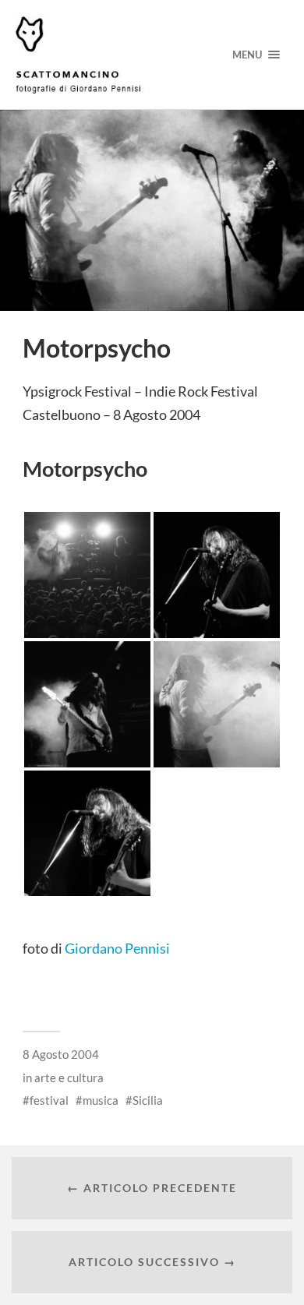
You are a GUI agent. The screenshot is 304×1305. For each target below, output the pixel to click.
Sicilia (148, 1100)
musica (100, 1100)
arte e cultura (69, 1077)
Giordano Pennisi (117, 948)
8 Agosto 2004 (61, 1054)
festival (49, 1100)
